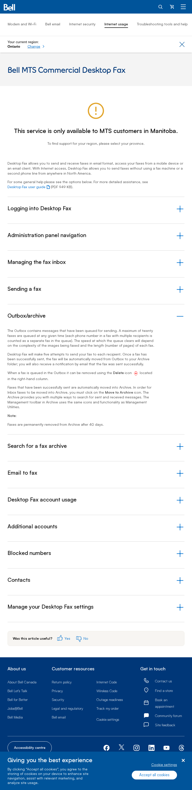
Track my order (107, 708)
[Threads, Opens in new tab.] (181, 747)
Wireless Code (106, 691)
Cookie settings (164, 764)
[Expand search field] (161, 7)
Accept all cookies (154, 774)
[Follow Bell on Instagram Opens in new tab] (137, 748)
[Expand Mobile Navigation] (183, 7)
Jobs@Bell (15, 708)
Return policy (62, 682)
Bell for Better (18, 699)
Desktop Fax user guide (27, 187)
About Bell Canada (22, 682)
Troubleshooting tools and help (162, 24)
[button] (36, 46)
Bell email (52, 24)
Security (58, 699)
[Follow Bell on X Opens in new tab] (121, 747)
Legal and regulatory (67, 708)
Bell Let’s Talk (17, 691)
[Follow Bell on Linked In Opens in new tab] (151, 747)
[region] (96, 771)
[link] (146, 681)
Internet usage (116, 24)
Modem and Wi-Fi (22, 24)
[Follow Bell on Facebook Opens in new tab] (107, 747)
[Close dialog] (183, 760)
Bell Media (15, 717)
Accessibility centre (30, 747)
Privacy (57, 691)
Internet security (82, 24)
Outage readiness (109, 699)
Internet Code (106, 682)
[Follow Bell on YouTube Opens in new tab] (167, 747)
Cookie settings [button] (107, 719)
